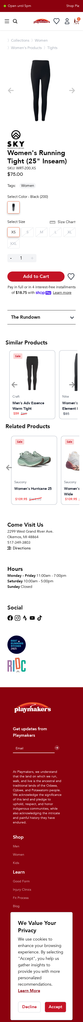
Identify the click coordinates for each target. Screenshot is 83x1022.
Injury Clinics (22, 889)
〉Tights (50, 47)
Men (16, 846)
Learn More (29, 991)
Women (27, 185)
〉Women (39, 40)
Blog (16, 906)
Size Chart (67, 221)
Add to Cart (36, 276)
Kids (16, 863)
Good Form (21, 881)
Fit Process (21, 898)
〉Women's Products (24, 47)
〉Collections (18, 40)
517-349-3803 (18, 542)
